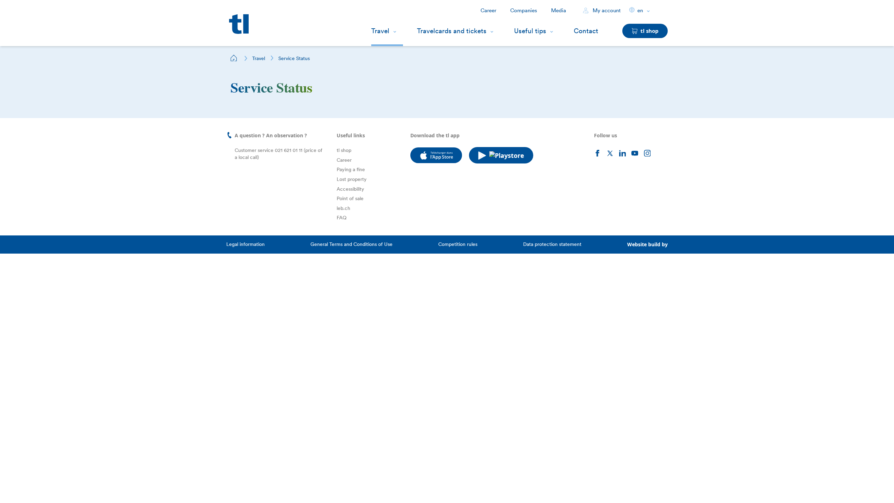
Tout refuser (76, 486)
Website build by (647, 244)
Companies (523, 10)
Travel (380, 31)
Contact (586, 31)
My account (606, 10)
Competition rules (457, 244)
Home (233, 57)
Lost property (352, 179)
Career (488, 10)
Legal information (245, 244)
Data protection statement (552, 244)
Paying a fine (351, 169)
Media (558, 10)
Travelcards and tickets (451, 31)
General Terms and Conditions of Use (351, 244)
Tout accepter (121, 486)
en (640, 10)
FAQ (341, 217)
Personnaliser (31, 486)
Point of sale (350, 198)
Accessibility (350, 189)
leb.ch (343, 208)
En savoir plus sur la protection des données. (69, 464)
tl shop (344, 150)
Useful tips (530, 31)
